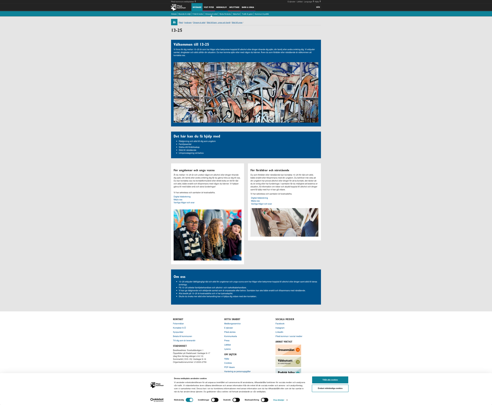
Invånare (197, 7)
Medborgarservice (232, 323)
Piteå (181, 22)
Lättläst (300, 1)
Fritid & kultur (198, 14)
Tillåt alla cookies (330, 380)
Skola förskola (225, 14)
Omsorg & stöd (211, 14)
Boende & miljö (184, 14)
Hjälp (226, 358)
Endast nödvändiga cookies (330, 388)
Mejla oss (178, 199)
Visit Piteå (209, 7)
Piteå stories (229, 331)
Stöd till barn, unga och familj (218, 22)
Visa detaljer (278, 400)
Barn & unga (248, 7)
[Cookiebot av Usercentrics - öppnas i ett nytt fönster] (157, 400)
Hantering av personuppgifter (237, 371)
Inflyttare (234, 7)
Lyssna (227, 348)
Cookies (228, 362)
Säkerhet (236, 14)
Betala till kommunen (182, 336)
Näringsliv (221, 7)
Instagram (279, 327)
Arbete (174, 14)
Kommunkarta (230, 336)
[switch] (214, 400)
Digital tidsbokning (182, 196)
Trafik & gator (247, 14)
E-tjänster (291, 1)
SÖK (318, 7)
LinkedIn (279, 331)
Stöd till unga (237, 22)
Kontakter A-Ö (179, 327)
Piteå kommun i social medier (288, 336)
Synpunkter (178, 331)
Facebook (279, 323)
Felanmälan (178, 323)
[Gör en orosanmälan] (288, 349)
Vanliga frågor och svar (184, 202)
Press (226, 340)
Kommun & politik (262, 14)
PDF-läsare (229, 367)
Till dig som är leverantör (184, 340)
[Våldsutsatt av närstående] (288, 361)
